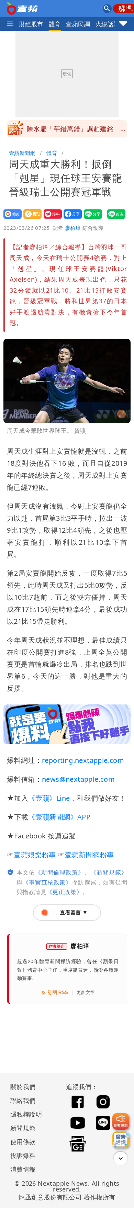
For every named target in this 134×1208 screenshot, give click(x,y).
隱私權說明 (23, 1114)
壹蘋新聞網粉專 (89, 854)
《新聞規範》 (108, 872)
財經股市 (31, 24)
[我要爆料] (120, 1121)
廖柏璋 (73, 227)
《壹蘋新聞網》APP (59, 817)
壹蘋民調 (78, 24)
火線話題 (108, 24)
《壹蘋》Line (49, 798)
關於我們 (23, 1087)
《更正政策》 (64, 892)
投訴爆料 (23, 1155)
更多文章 (85, 992)
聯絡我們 (23, 1100)
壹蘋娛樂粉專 (35, 854)
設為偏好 (10, 218)
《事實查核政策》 (47, 882)
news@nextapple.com (78, 779)
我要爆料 (51, 218)
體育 (55, 24)
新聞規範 (23, 1128)
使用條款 (23, 1142)
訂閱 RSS (58, 992)
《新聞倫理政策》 (59, 872)
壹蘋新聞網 (22, 152)
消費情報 (23, 1169)
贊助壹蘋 (30, 218)
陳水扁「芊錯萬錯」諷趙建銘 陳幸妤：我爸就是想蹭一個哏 (77, 130)
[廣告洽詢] (120, 1139)
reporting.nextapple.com (83, 760)
